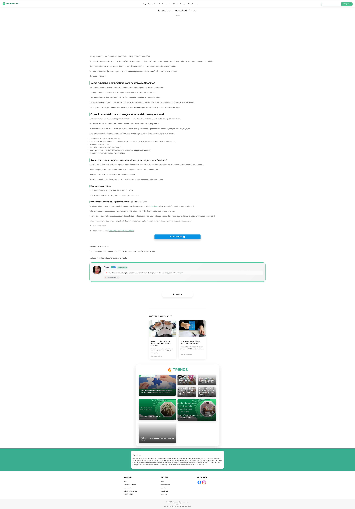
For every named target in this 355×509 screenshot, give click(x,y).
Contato (163, 488)
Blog (144, 4)
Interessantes (166, 4)
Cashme (154, 206)
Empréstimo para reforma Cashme (121, 231)
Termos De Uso (165, 484)
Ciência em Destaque (179, 4)
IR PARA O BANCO (176, 237)
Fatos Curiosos (193, 4)
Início (162, 481)
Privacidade (164, 491)
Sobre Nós (164, 494)
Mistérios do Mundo (154, 4)
